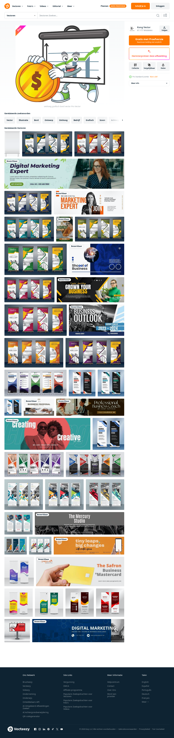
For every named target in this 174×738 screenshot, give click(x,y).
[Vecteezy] (7, 6)
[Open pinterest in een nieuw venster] (48, 729)
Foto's (30, 6)
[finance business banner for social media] (80, 571)
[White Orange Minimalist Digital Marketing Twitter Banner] (89, 202)
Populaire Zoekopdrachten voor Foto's (77, 701)
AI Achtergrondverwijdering (36, 712)
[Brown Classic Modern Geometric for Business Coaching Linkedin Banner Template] (90, 407)
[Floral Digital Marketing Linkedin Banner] (64, 174)
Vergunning (68, 682)
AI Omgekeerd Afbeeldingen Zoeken (36, 707)
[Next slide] (120, 120)
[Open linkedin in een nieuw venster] (44, 729)
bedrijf (77, 120)
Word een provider (111, 695)
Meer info (135, 83)
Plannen (104, 6)
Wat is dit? (154, 77)
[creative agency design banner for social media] (89, 546)
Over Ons (111, 690)
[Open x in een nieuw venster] (57, 729)
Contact (110, 686)
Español (145, 686)
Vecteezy (27, 686)
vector (10, 120)
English (145, 682)
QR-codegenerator (31, 716)
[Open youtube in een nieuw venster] (62, 729)
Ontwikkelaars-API (31, 702)
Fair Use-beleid (158, 729)
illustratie (23, 120)
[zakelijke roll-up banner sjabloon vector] (19, 571)
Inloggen (160, 6)
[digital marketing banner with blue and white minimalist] (78, 630)
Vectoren (16, 6)
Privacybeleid (144, 729)
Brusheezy (27, 682)
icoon (102, 120)
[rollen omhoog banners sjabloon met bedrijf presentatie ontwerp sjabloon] (47, 143)
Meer (69, 6)
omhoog (63, 120)
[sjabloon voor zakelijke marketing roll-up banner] (110, 602)
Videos (43, 6)
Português (146, 690)
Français (146, 698)
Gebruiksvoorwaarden (127, 729)
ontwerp (49, 120)
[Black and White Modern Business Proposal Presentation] (39, 407)
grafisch (90, 120)
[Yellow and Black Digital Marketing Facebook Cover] (90, 289)
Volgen (164, 30)
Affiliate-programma (72, 690)
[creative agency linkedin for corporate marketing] (79, 523)
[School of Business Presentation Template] (96, 259)
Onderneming (29, 694)
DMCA (66, 686)
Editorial (57, 6)
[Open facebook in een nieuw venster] (35, 729)
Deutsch (145, 694)
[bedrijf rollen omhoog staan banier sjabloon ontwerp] (82, 383)
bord (36, 120)
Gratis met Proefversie (149, 40)
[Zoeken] (158, 15)
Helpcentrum (113, 682)
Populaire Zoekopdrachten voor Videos (77, 707)
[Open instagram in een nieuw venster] (40, 729)
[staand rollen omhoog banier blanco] (12, 143)
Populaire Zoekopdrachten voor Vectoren (77, 695)
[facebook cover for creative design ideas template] (47, 434)
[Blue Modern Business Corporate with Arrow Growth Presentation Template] (96, 320)
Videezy (26, 690)
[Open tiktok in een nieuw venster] (53, 729)
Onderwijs (27, 698)
